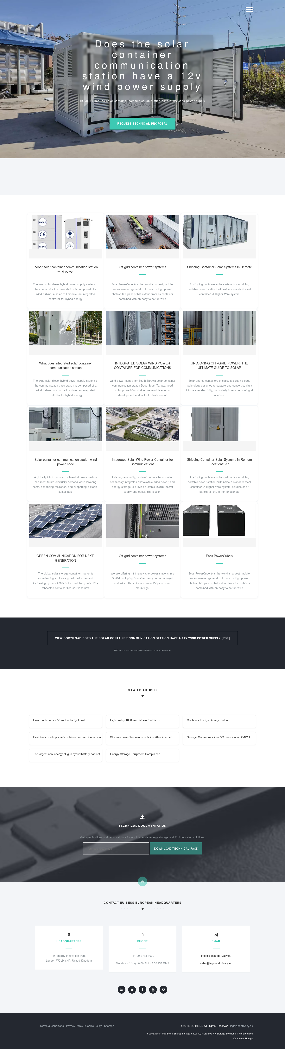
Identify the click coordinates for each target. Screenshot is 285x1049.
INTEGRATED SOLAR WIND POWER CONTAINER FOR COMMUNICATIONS (142, 365)
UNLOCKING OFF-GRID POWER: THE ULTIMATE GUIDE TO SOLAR (219, 365)
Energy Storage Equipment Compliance (135, 754)
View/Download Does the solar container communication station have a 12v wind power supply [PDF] (142, 638)
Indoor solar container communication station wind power (66, 269)
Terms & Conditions (52, 1026)
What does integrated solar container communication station (65, 365)
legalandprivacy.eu (241, 1026)
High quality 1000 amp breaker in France (135, 720)
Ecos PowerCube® (219, 555)
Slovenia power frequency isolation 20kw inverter (141, 737)
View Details (64, 236)
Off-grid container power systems (142, 266)
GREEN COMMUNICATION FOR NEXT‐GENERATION (65, 558)
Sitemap (109, 1026)
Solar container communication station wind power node (66, 461)
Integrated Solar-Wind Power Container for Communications (142, 461)
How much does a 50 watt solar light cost (59, 720)
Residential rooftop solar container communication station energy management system (67, 737)
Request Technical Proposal (142, 123)
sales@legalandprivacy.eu (216, 963)
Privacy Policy (74, 1026)
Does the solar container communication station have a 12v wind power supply (148, 101)
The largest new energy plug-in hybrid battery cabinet (66, 754)
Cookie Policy (93, 1026)
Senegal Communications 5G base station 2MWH (218, 737)
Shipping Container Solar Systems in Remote (219, 266)
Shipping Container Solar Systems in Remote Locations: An (219, 461)
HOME (84, 101)
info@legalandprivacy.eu (216, 956)
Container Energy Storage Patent (208, 720)
